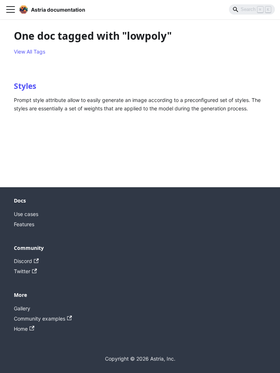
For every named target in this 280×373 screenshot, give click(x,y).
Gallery (22, 308)
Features (24, 224)
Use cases (26, 214)
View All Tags (29, 51)
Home (21, 329)
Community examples (39, 318)
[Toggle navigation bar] (10, 9)
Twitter (22, 271)
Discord (23, 261)
